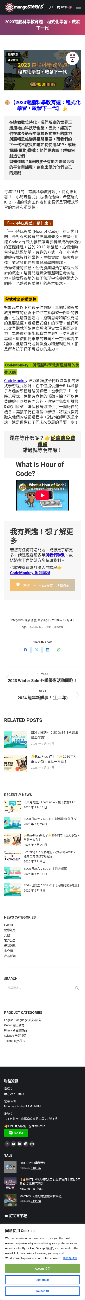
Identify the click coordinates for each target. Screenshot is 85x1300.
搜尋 (76, 988)
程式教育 (58, 627)
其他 (7, 935)
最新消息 (13, 54)
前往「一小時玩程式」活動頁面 (46, 585)
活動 (48, 627)
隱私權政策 (70, 1258)
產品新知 (13, 60)
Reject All (42, 1291)
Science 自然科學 (15, 1035)
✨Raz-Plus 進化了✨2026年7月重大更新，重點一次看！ (55, 759)
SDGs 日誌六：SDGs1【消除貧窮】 (46, 868)
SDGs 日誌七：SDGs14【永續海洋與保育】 (54, 735)
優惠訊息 (10, 930)
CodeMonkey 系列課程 (30, 573)
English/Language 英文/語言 (22, 1020)
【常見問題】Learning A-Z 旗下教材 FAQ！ (51, 802)
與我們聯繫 (55, 555)
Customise (42, 1279)
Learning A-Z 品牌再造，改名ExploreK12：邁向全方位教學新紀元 (51, 854)
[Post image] (15, 739)
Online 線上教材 (14, 1025)
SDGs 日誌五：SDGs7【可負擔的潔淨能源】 (52, 885)
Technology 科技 (14, 1040)
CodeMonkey (15, 381)
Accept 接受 (42, 1268)
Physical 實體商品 (15, 1030)
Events (8, 924)
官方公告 (10, 940)
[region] (42, 1262)
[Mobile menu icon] (78, 7)
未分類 (8, 950)
